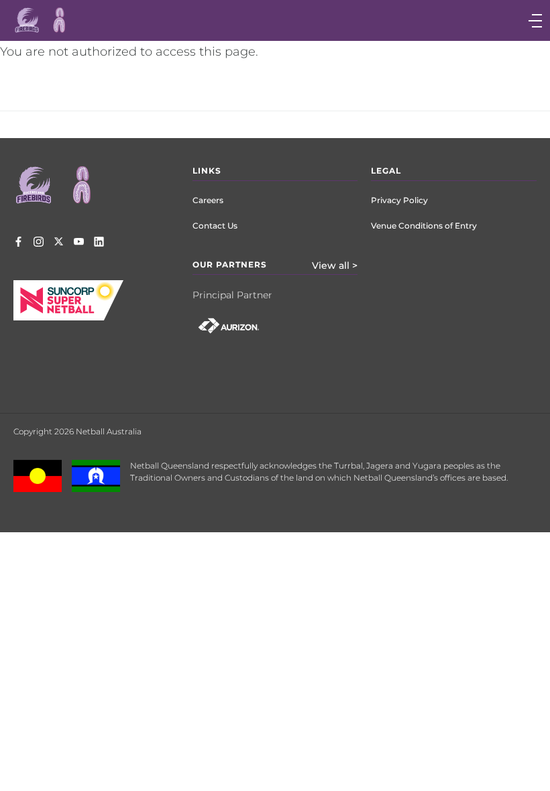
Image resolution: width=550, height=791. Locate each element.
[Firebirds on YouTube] (79, 242)
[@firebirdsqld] (39, 242)
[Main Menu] (410, 20)
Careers (207, 200)
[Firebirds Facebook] (18, 242)
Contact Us (214, 226)
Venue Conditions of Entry (424, 226)
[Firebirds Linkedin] (99, 242)
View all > (335, 265)
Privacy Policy (399, 200)
